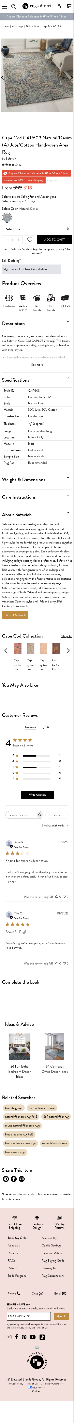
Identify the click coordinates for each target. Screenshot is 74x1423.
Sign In (37, 249)
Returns (13, 1268)
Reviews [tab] (30, 727)
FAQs (11, 1260)
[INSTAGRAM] (9, 1337)
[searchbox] (21, 815)
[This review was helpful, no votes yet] (56, 896)
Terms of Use (42, 1327)
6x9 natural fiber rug (56, 1116)
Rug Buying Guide (53, 1260)
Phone (12, 1293)
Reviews (13, 1253)
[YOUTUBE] (33, 1337)
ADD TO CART (54, 239)
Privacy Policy (24, 1327)
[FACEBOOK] (16, 1337)
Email (57, 1293)
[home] (37, 9)
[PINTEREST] (24, 1337)
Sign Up (61, 1316)
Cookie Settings (51, 1245)
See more (37, 364)
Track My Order (17, 1238)
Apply (25, 249)
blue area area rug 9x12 (19, 1134)
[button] (69, 6)
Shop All (66, 636)
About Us (14, 1245)
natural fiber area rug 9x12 (21, 1116)
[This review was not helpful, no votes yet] (64, 896)
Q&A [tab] (45, 727)
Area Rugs (17, 26)
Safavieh (11, 158)
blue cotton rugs (15, 1152)
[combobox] (55, 825)
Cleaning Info (50, 1268)
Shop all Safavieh (15, 615)
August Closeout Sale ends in (24, 16)
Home (6, 26)
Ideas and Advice (52, 1253)
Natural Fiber (32, 26)
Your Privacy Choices (38, 1389)
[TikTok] (42, 1337)
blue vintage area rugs (42, 1107)
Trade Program (17, 1275)
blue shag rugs (13, 1107)
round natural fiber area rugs (22, 1125)
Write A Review (37, 795)
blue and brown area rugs (20, 1143)
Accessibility (49, 1238)
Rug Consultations (53, 1275)
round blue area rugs (54, 1143)
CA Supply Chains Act (52, 1383)
